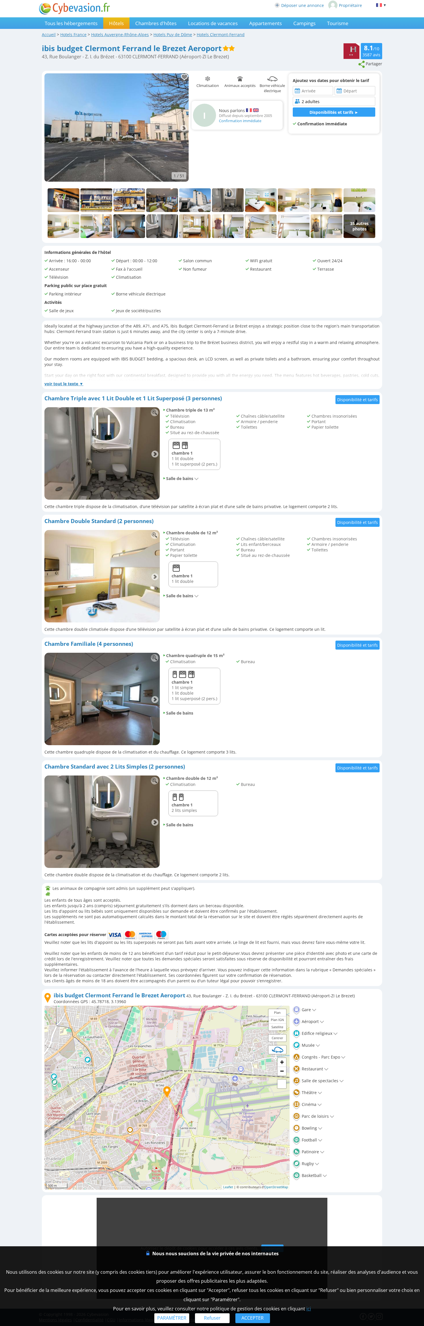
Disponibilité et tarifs (357, 399)
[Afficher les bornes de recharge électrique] (277, 1049)
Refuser (212, 1318)
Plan (277, 1012)
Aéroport (310, 1021)
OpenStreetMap (276, 1187)
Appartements (265, 23)
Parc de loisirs (315, 1116)
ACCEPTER (252, 1318)
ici (308, 1308)
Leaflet (228, 1187)
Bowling (309, 1128)
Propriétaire (350, 5)
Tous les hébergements (71, 23)
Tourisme (337, 23)
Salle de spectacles (319, 1080)
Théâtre (309, 1092)
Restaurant (312, 1069)
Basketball (311, 1175)
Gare (306, 1009)
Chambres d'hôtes (156, 23)
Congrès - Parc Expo (320, 1057)
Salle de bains (179, 478)
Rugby (307, 1163)
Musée (308, 1045)
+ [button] (282, 1062)
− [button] (282, 1071)
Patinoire (310, 1151)
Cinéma (308, 1104)
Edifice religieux (316, 1033)
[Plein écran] (281, 1084)
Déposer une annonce (302, 5)
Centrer (277, 1038)
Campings (304, 23)
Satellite (277, 1027)
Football (309, 1140)
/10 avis (371, 50)
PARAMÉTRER (171, 1318)
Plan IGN (277, 1020)
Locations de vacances (213, 23)
